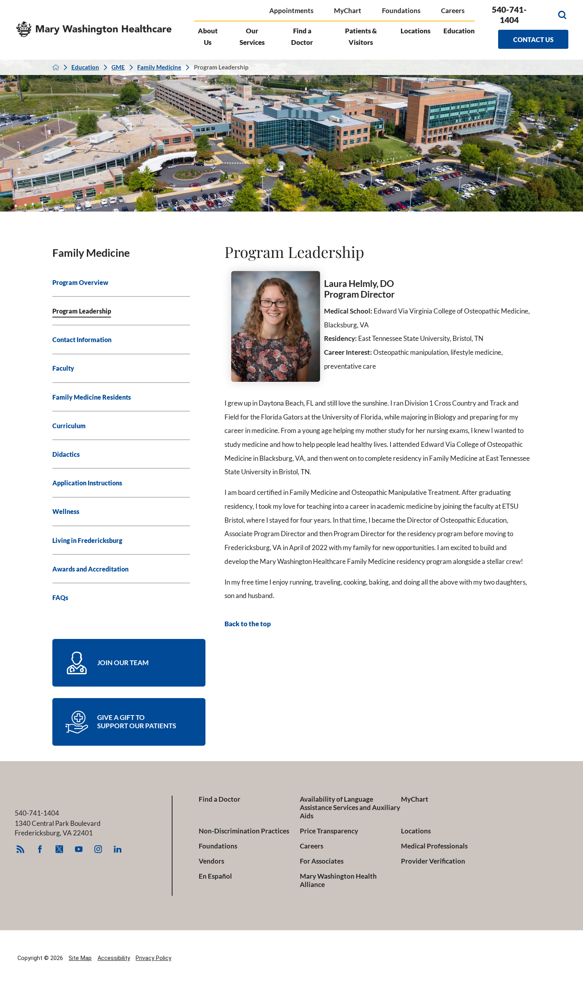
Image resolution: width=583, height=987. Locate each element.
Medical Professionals (434, 846)
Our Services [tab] (252, 36)
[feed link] (21, 849)
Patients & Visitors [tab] (361, 36)
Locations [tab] (415, 31)
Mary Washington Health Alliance (338, 880)
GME (118, 67)
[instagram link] (98, 849)
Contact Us (533, 39)
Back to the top (247, 624)
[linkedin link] (118, 849)
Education (85, 67)
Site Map (80, 958)
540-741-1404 (509, 15)
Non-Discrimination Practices (244, 831)
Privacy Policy (153, 958)
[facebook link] (40, 849)
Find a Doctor (219, 799)
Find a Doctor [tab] (302, 36)
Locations (416, 831)
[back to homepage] (55, 67)
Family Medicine (159, 67)
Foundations (401, 10)
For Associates (321, 861)
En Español (215, 876)
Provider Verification (433, 861)
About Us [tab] (208, 36)
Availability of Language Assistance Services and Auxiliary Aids (350, 807)
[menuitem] (121, 282)
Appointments (291, 10)
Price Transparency (329, 831)
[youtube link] (79, 849)
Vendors (211, 861)
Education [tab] (459, 31)
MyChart (347, 10)
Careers (452, 10)
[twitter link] (59, 849)
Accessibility (114, 958)
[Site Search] (562, 15)
